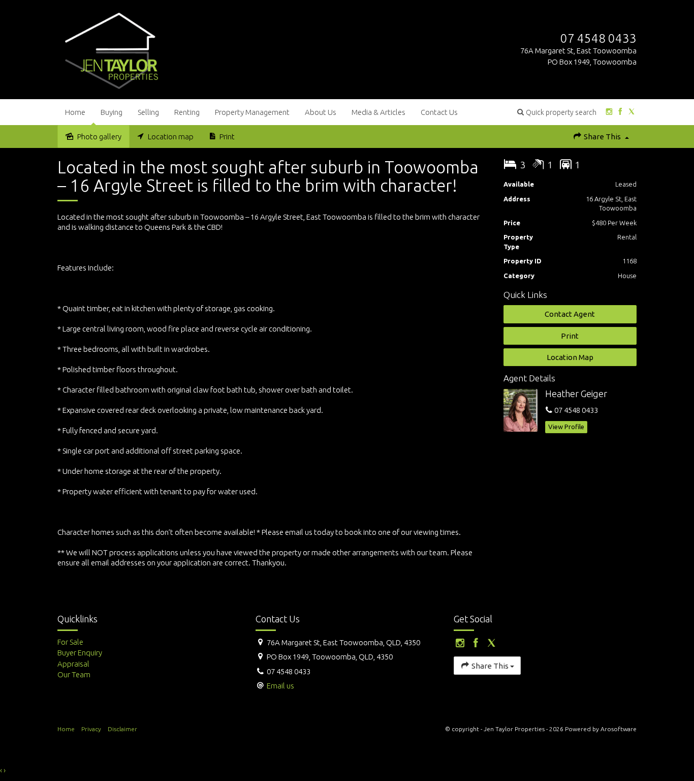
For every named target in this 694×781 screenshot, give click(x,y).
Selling (148, 112)
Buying (111, 112)
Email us (280, 685)
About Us (320, 112)
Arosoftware (619, 729)
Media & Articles (378, 112)
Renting (187, 112)
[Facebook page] (620, 112)
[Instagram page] (609, 112)
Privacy (91, 729)
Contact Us (439, 112)
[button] (557, 112)
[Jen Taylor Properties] (111, 48)
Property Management (252, 112)
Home (75, 112)
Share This (602, 136)
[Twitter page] (632, 112)
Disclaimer (122, 729)
